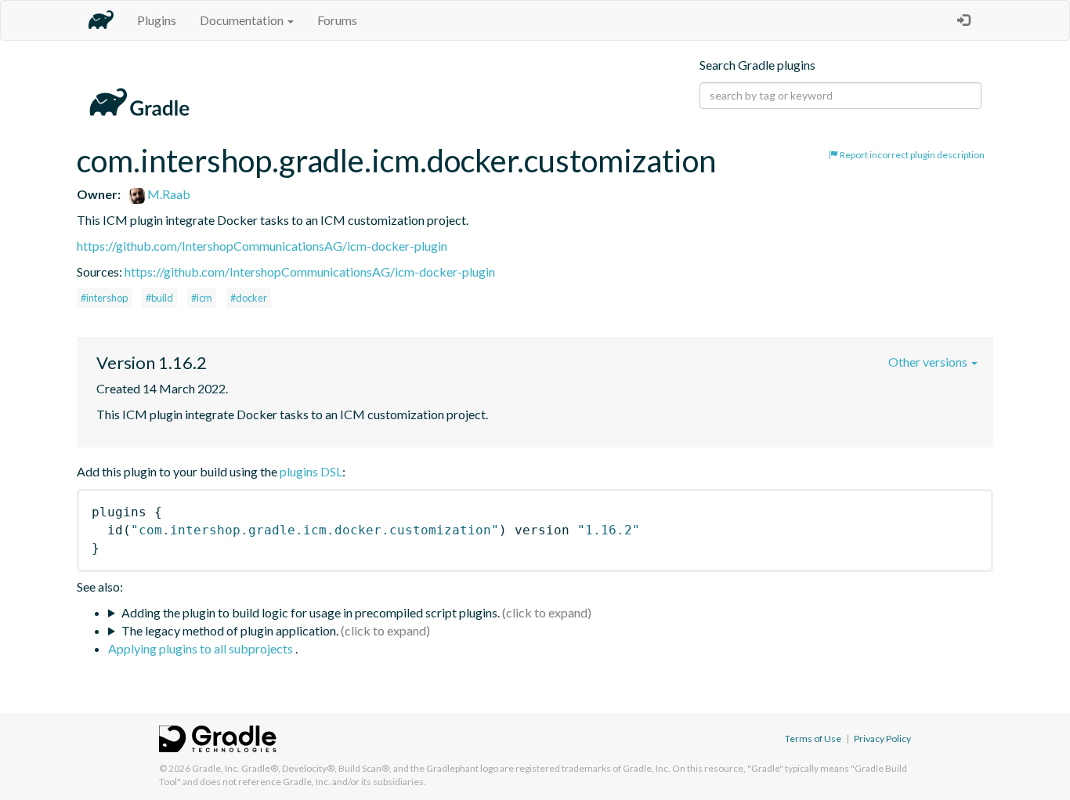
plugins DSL (311, 471)
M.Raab (167, 193)
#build (159, 297)
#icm (201, 297)
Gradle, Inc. (216, 768)
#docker (248, 297)
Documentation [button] (243, 20)
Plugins (156, 20)
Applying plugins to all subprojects (201, 648)
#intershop (104, 297)
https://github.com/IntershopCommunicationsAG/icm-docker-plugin (262, 245)
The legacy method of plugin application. (229, 630)
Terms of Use (813, 738)
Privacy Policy (882, 738)
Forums (337, 20)
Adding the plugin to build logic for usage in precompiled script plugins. (310, 612)
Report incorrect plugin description (911, 155)
